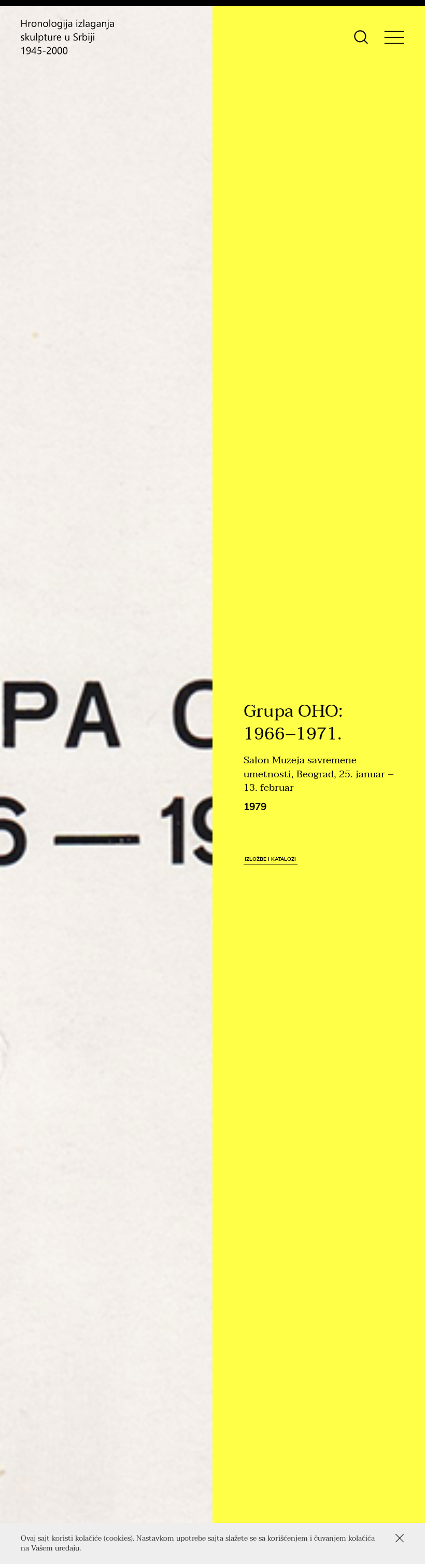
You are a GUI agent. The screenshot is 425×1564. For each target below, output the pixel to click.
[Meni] (394, 37)
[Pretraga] (361, 37)
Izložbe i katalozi (270, 859)
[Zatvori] (399, 1538)
